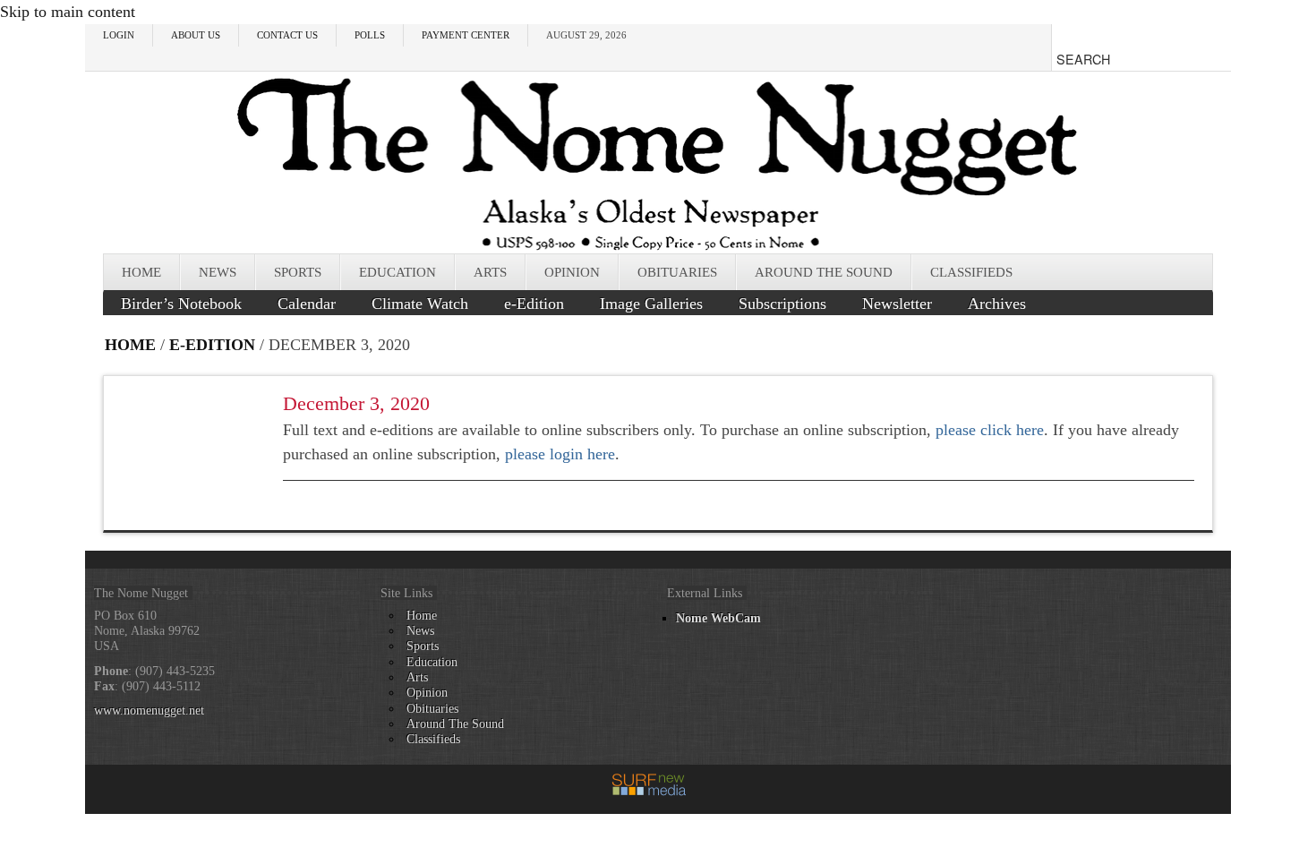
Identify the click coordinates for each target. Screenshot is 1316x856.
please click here (990, 430)
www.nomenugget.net (149, 710)
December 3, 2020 (356, 403)
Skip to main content (67, 12)
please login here (560, 454)
